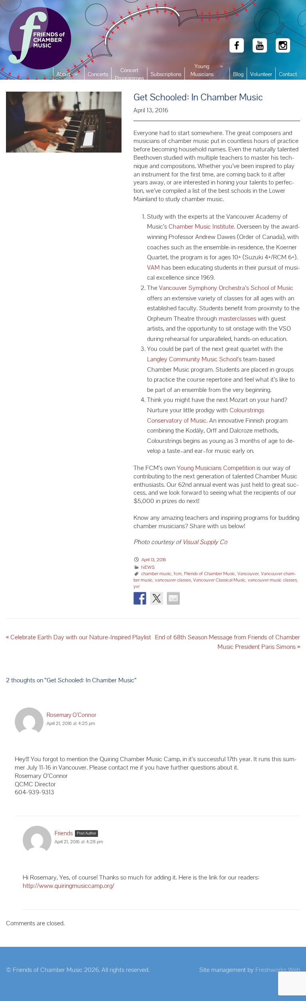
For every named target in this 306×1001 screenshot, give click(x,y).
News (148, 567)
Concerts (98, 74)
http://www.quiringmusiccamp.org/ (68, 886)
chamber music (156, 573)
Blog (238, 74)
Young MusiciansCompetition (202, 74)
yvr (136, 586)
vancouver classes (173, 580)
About (63, 74)
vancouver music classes (272, 580)
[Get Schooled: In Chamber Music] (64, 126)
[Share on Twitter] (156, 598)
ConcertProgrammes (129, 74)
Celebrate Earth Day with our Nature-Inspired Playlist (78, 637)
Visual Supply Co (204, 542)
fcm (178, 573)
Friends (64, 833)
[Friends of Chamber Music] (25, 40)
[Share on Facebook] (139, 598)
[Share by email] (173, 598)
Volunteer (261, 74)
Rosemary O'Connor (71, 715)
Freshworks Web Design (277, 974)
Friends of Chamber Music (209, 573)
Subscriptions (166, 74)
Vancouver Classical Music (219, 580)
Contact (288, 74)
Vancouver (248, 573)
